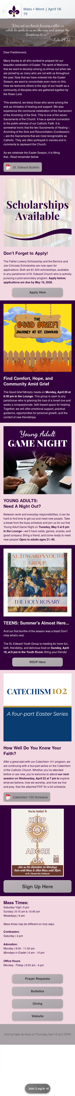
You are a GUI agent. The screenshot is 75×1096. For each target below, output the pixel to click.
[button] (38, 1088)
